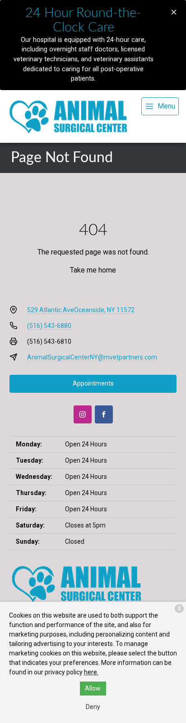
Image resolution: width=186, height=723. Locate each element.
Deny (93, 706)
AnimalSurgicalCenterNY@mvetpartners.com (92, 357)
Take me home (93, 270)
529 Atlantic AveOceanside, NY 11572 (81, 310)
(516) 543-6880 (49, 325)
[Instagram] (83, 414)
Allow (93, 688)
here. (91, 672)
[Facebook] (104, 414)
